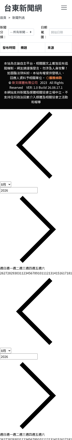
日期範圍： (44, 32)
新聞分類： (3, 32)
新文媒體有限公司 (25, 82)
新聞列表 (18, 17)
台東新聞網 (23, 7)
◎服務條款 (54, 77)
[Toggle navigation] (64, 8)
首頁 (3, 17)
